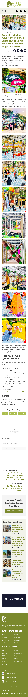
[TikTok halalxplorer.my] (17, 11)
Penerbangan (5, 640)
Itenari (16, 634)
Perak (16, 659)
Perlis (3, 661)
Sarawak (4, 667)
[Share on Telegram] (25, 51)
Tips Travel (5, 643)
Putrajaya (4, 664)
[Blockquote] (14, 448)
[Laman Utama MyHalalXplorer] (14, 4)
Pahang (4, 659)
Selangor (17, 667)
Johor (3, 650)
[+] (16, 448)
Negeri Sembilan (19, 656)
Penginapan (17, 640)
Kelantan (4, 653)
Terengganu (5, 670)
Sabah (16, 664)
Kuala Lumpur (18, 653)
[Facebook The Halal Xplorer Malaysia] (21, 11)
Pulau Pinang (18, 661)
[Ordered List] (10, 448)
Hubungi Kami (15, 687)
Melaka (4, 656)
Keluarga (12, 413)
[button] (2, 11)
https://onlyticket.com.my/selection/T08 (13, 392)
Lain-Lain (4, 637)
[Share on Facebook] (14, 51)
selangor (21, 413)
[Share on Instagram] (18, 51)
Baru (5, 413)
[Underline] (7, 448)
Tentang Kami (6, 687)
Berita (3, 634)
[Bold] (3, 448)
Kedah (16, 650)
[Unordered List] (12, 448)
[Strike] (9, 448)
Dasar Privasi (5, 690)
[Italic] (5, 448)
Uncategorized (18, 643)
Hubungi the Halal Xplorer (14, 511)
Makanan (17, 637)
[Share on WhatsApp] (21, 51)
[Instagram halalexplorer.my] (25, 11)
